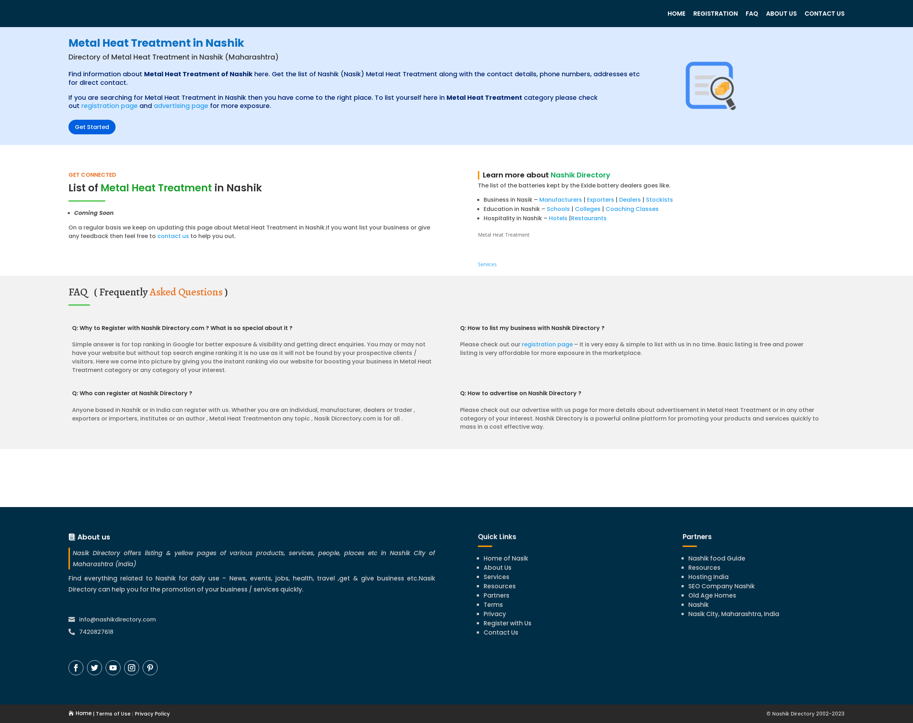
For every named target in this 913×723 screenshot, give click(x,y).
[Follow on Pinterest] (150, 667)
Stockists (659, 200)
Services (487, 264)
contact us (172, 236)
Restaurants (589, 218)
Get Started (92, 127)
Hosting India (708, 577)
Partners (496, 595)
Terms (493, 604)
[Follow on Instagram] (131, 667)
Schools (558, 209)
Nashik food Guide (716, 558)
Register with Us (507, 623)
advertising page (181, 105)
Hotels (558, 218)
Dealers (630, 200)
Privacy (495, 614)
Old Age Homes (712, 595)
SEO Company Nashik (721, 586)
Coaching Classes (632, 209)
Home (676, 13)
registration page (109, 105)
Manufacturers (560, 200)
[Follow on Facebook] (75, 667)
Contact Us (825, 13)
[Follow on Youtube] (113, 667)
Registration (715, 13)
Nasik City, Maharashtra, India (733, 614)
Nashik (698, 604)
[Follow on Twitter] (94, 667)
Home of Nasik (506, 558)
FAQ (752, 13)
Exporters (600, 200)
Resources (500, 586)
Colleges (588, 209)
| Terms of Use (111, 713)
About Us (781, 13)
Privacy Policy (151, 713)
